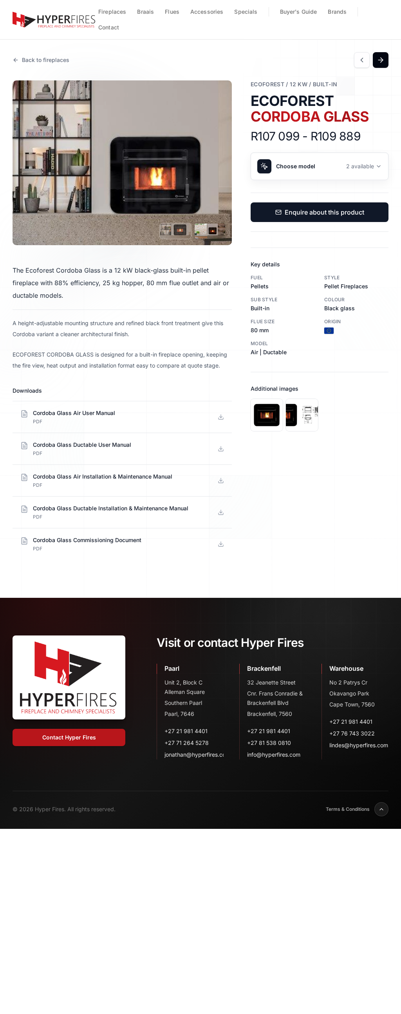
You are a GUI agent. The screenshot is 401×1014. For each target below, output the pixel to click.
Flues (172, 11)
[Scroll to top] (381, 809)
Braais (145, 11)
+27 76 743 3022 (352, 733)
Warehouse (346, 668)
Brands (337, 11)
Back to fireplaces (45, 59)
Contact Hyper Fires (69, 737)
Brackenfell (264, 668)
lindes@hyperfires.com (358, 745)
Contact (108, 27)
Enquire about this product (324, 212)
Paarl (171, 668)
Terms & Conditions (348, 809)
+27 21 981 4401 (186, 731)
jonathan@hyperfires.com (194, 754)
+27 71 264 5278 (186, 742)
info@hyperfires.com (273, 754)
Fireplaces (112, 11)
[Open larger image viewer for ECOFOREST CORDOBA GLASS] (122, 162)
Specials (245, 11)
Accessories (207, 11)
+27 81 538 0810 (269, 742)
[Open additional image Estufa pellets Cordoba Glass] (302, 415)
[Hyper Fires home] (53, 19)
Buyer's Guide (298, 11)
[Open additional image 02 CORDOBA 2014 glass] (267, 415)
